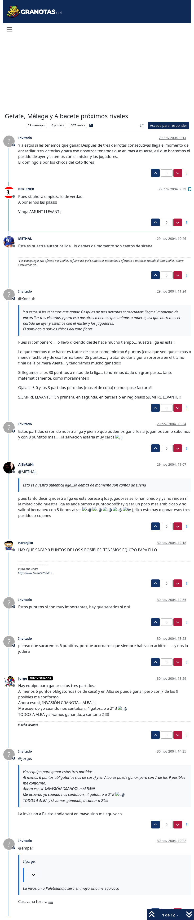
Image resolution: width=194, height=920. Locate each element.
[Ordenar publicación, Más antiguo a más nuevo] (142, 125)
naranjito (25, 542)
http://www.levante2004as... (36, 573)
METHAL (25, 238)
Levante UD (14, 125)
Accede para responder (168, 125)
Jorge (22, 678)
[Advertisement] (97, 74)
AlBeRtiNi (26, 464)
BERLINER (26, 189)
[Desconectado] (10, 192)
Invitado (25, 138)
